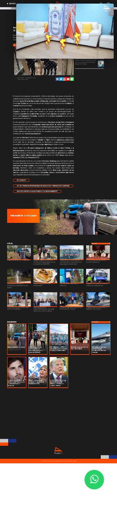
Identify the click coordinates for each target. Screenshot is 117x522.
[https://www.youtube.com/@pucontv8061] (68, 79)
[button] (21, 180)
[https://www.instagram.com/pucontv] (64, 79)
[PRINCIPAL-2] (74, 234)
